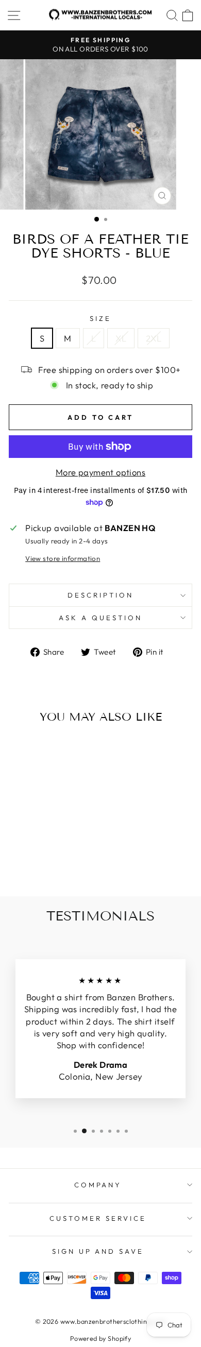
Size (100, 318)
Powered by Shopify (100, 1338)
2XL (153, 338)
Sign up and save (98, 1251)
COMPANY (98, 1185)
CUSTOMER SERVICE (97, 1218)
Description (100, 595)
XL (120, 338)
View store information (62, 558)
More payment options (100, 472)
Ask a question (100, 617)
